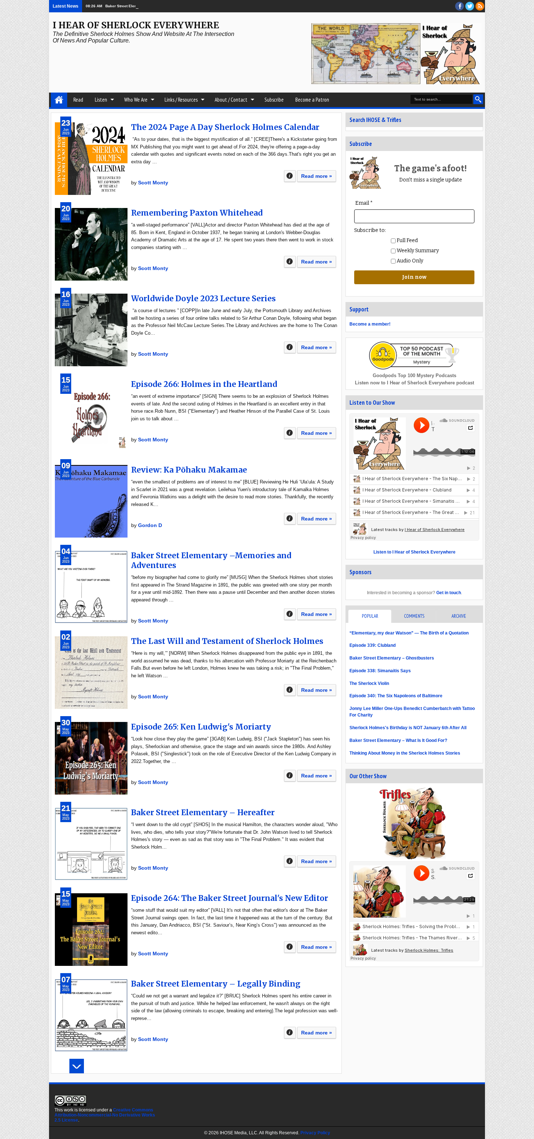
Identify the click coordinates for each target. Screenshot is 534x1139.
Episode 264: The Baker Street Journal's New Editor (229, 898)
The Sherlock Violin (369, 683)
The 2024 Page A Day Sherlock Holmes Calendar (225, 127)
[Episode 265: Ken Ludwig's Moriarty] (91, 758)
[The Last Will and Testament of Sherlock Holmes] (91, 672)
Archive (459, 616)
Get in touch (448, 592)
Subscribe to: (370, 230)
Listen (101, 99)
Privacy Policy (315, 1132)
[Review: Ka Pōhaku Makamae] (91, 501)
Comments (414, 616)
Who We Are (135, 99)
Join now (414, 277)
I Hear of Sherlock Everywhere (136, 25)
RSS (480, 6)
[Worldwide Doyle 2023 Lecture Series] (91, 330)
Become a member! (370, 324)
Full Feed (407, 240)
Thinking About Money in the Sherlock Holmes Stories (404, 753)
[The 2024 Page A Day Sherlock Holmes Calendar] (91, 158)
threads (469, 6)
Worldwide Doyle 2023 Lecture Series (203, 298)
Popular (370, 616)
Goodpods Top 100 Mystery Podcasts (414, 375)
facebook (459, 6)
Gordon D (150, 525)
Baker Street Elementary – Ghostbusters (141, 6)
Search (478, 99)
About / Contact (231, 99)
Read (78, 99)
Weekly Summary (417, 251)
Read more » (316, 176)
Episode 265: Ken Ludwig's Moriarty (201, 727)
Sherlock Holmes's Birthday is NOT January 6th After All (407, 727)
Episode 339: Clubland (372, 645)
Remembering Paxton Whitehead (197, 213)
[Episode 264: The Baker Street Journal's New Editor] (91, 929)
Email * (364, 203)
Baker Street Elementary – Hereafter (203, 812)
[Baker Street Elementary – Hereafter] (91, 844)
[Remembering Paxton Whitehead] (91, 244)
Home (59, 100)
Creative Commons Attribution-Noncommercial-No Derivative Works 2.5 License (104, 1115)
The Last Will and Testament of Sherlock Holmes (227, 641)
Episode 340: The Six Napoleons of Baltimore (395, 695)
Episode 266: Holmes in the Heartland (204, 384)
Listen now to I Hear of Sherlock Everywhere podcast (414, 382)
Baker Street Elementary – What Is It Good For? (398, 740)
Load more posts (76, 1066)
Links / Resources (181, 99)
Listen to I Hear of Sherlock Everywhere (414, 552)
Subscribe (274, 99)
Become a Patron (312, 99)
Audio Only (409, 261)
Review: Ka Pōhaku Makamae (189, 470)
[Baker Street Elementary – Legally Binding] (91, 1015)
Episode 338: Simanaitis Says (380, 670)
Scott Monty (153, 182)
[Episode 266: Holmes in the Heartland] (91, 415)
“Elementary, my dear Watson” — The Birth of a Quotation (409, 633)
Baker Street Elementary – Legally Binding (215, 984)
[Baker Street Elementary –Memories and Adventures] (91, 587)
